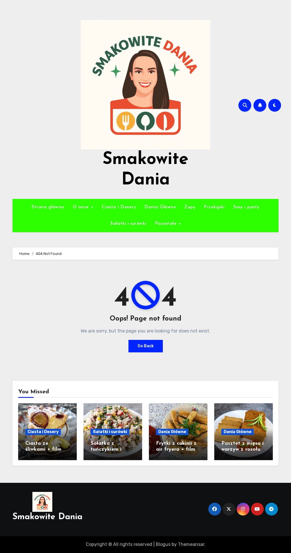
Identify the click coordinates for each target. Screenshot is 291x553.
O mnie (82, 207)
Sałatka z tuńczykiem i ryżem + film (106, 449)
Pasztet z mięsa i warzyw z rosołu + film (243, 449)
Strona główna (48, 207)
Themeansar (191, 544)
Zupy (189, 207)
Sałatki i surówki (128, 223)
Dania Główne (160, 207)
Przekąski (214, 207)
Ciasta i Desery (119, 207)
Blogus (163, 544)
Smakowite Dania (47, 517)
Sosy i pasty (246, 207)
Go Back (146, 346)
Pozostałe (166, 223)
